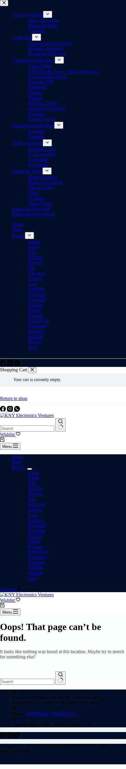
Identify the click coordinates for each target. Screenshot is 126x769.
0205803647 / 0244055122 (51, 713)
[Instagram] (10, 410)
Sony (33, 578)
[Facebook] (3, 410)
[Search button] (60, 425)
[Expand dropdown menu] (29, 469)
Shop (16, 462)
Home (17, 456)
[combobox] (27, 429)
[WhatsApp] (17, 410)
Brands (18, 467)
